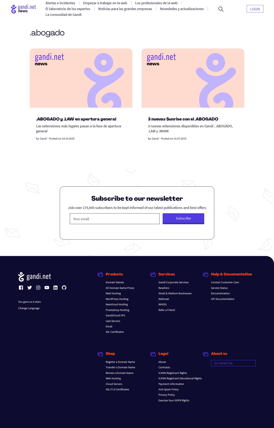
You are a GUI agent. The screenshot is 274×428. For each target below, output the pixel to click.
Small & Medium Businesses (175, 293)
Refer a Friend (166, 310)
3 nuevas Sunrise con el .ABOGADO (183, 119)
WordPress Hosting (117, 299)
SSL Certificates (115, 332)
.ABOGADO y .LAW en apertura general (76, 119)
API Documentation (222, 299)
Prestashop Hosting (117, 310)
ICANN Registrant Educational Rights (180, 378)
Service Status (219, 288)
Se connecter (223, 363)
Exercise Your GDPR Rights (173, 400)
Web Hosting (113, 293)
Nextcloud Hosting (117, 304)
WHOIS (162, 304)
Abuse (162, 362)
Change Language (29, 308)
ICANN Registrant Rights (172, 373)
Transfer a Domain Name (120, 367)
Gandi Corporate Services (173, 282)
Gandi (43, 138)
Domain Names (115, 282)
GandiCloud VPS (115, 315)
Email (109, 326)
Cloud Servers (114, 384)
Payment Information (171, 384)
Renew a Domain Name (119, 373)
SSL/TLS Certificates (117, 389)
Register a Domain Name (120, 362)
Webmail (163, 299)
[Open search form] (220, 9)
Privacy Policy (166, 395)
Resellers (163, 288)
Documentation (220, 293)
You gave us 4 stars (29, 302)
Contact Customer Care (225, 282)
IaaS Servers (113, 321)
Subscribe (183, 218)
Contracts (164, 367)
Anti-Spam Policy (168, 389)
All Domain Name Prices (120, 288)
